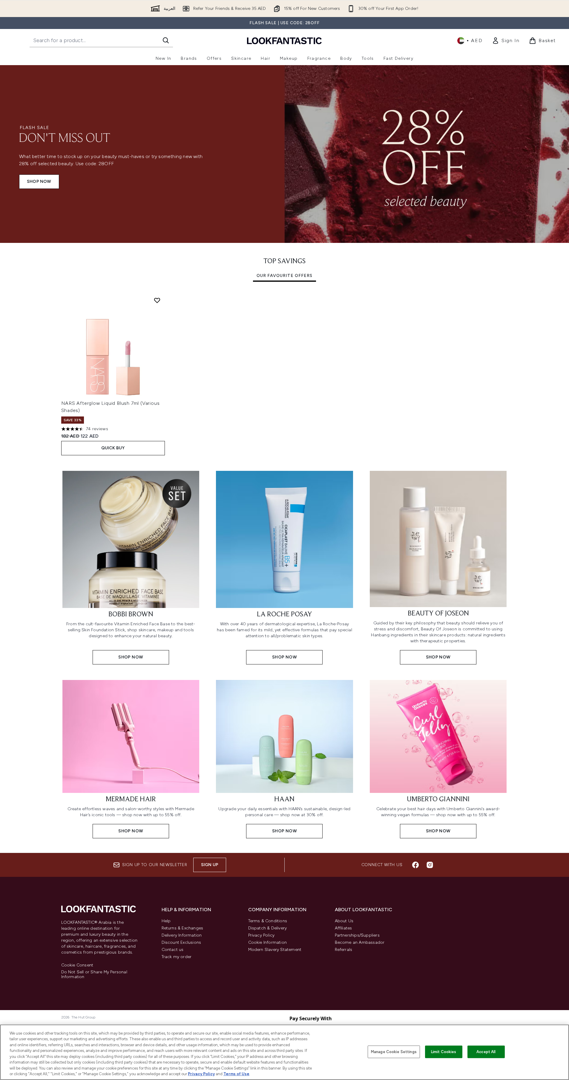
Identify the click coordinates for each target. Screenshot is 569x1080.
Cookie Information (267, 942)
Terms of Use (236, 1074)
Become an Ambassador (360, 942)
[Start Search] (165, 40)
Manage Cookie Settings (394, 1052)
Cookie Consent (77, 965)
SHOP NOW (39, 181)
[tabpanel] (284, 373)
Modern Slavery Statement (275, 949)
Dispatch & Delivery (267, 928)
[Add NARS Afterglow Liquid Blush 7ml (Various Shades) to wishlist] (157, 300)
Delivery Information (182, 935)
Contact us (173, 949)
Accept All (486, 1052)
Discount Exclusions (181, 942)
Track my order (177, 956)
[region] (284, 1052)
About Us (344, 920)
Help (166, 920)
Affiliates (343, 928)
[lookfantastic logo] (284, 40)
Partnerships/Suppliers (357, 935)
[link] (505, 41)
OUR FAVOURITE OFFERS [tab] (284, 275)
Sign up (209, 864)
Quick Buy (113, 448)
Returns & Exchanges (182, 928)
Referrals (343, 949)
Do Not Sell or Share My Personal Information (94, 974)
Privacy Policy (261, 935)
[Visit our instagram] (430, 865)
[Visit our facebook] (415, 865)
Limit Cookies (443, 1052)
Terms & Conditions (267, 920)
